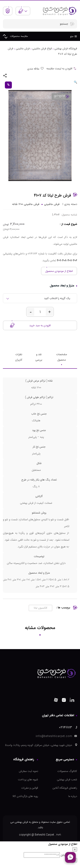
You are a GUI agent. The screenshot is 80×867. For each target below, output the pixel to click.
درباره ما (72, 796)
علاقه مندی (33, 69)
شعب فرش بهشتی (67, 779)
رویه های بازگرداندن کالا (25, 796)
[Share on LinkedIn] (11, 75)
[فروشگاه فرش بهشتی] (59, 11)
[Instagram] (64, 701)
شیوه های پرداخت (28, 779)
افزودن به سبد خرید (40, 325)
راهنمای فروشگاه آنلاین (64, 788)
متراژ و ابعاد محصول (62, 285)
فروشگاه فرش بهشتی (65, 48)
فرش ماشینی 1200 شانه (25, 204)
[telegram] (17, 75)
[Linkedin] (72, 701)
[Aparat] (56, 701)
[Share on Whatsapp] (22, 75)
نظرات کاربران (18, 357)
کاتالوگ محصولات (67, 771)
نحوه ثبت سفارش (28, 771)
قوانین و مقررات (29, 788)
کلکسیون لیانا (40, 608)
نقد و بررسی (38, 357)
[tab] (61, 357)
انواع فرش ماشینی (42, 48)
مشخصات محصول (61, 357)
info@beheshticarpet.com (54, 736)
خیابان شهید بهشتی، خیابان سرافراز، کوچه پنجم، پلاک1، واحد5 (38, 745)
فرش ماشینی (23, 48)
